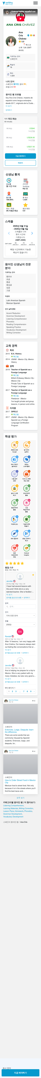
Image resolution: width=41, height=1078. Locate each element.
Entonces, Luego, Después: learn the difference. (19, 730)
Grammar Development (12, 813)
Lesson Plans (8, 811)
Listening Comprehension (13, 805)
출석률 (8, 197)
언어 (6, 612)
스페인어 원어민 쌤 (10, 822)
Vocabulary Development (13, 816)
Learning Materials (10, 808)
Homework (19, 811)
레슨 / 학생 (10, 208)
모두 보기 (20, 797)
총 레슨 (25, 197)
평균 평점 (26, 208)
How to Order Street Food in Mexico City (20, 781)
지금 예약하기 (20, 1072)
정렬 (6, 621)
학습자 (12, 64)
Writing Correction (26, 808)
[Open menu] (35, 3)
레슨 (11, 73)
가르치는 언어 (15, 56)
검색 (6, 603)
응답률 (8, 184)
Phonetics (28, 811)
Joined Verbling (26, 185)
